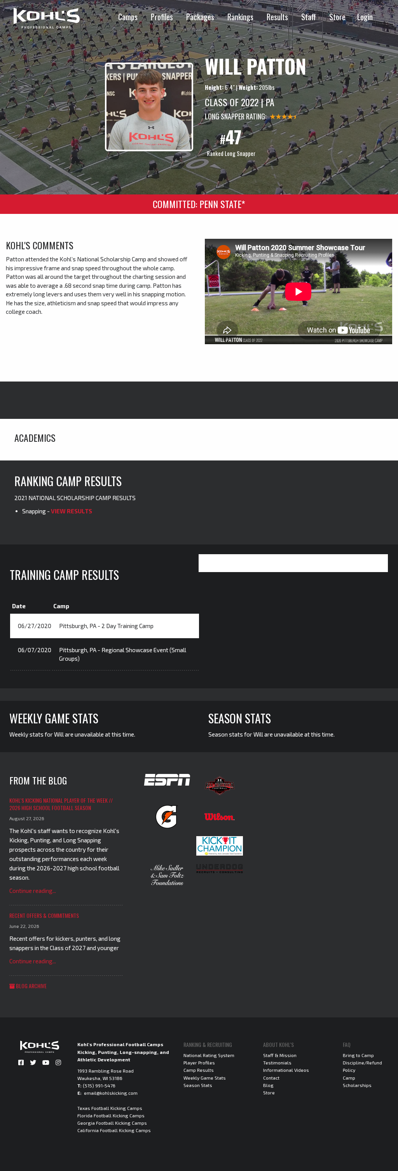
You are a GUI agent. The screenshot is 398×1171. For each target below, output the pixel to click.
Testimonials (277, 1062)
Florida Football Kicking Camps (111, 1115)
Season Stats (197, 1085)
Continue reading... (32, 890)
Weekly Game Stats (204, 1077)
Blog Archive (31, 986)
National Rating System (208, 1055)
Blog (268, 1085)
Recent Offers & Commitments (44, 915)
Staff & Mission (280, 1055)
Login (365, 17)
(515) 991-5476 (99, 1085)
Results (277, 17)
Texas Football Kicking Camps (109, 1108)
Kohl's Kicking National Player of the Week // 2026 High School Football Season (61, 804)
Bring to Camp (358, 1055)
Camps (128, 17)
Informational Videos (286, 1070)
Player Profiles (199, 1062)
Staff (308, 17)
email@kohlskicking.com (111, 1093)
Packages (200, 17)
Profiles (162, 17)
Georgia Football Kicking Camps (112, 1122)
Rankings (240, 17)
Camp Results (198, 1070)
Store (337, 17)
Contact (271, 1077)
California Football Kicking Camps (114, 1130)
